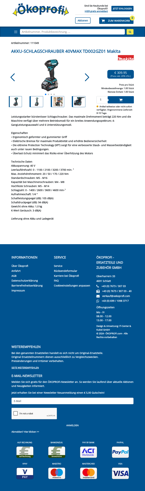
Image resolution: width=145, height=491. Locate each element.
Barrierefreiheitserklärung (27, 285)
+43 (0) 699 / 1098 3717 (115, 300)
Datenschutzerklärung (24, 280)
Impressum (18, 290)
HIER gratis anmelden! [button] (96, 11)
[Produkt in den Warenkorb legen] (121, 99)
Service (58, 266)
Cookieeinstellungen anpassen (72, 285)
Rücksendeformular (65, 271)
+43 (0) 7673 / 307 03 (114, 286)
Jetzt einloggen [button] (122, 8)
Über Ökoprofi (19, 266)
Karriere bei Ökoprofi (66, 275)
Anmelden (72, 425)
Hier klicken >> (31, 431)
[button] (116, 20)
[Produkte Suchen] (130, 32)
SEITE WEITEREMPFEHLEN (25, 367)
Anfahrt (16, 271)
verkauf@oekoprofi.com (116, 296)
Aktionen (83, 20)
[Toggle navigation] (15, 32)
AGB (13, 275)
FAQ (56, 280)
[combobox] (72, 32)
